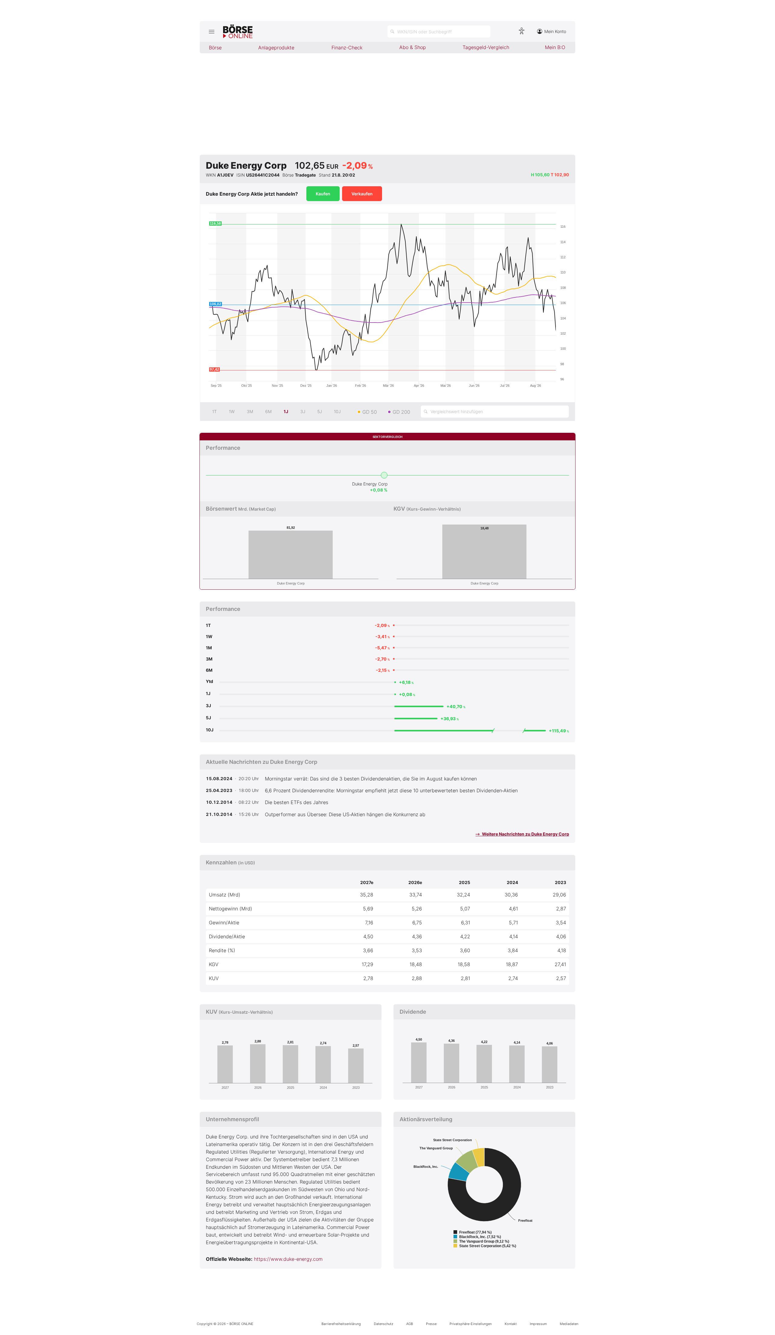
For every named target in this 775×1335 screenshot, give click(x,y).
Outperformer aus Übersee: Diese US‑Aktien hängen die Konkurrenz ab (345, 814)
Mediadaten (569, 1324)
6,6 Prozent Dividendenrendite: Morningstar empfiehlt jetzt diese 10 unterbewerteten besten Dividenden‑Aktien (391, 790)
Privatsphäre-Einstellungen (471, 1324)
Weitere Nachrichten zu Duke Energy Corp (525, 833)
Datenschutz (383, 1324)
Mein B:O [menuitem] (555, 47)
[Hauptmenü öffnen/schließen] (211, 31)
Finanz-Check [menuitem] (346, 48)
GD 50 (369, 412)
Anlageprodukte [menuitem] (276, 48)
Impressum (538, 1324)
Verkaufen (362, 193)
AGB (409, 1324)
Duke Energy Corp (370, 483)
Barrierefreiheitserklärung (341, 1324)
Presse (431, 1324)
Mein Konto (555, 31)
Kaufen (323, 193)
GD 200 (401, 412)
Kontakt (511, 1324)
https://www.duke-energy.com (288, 1259)
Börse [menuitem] (215, 48)
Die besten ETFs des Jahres (296, 802)
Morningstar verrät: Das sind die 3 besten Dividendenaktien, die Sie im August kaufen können (371, 779)
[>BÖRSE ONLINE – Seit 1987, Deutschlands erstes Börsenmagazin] (237, 31)
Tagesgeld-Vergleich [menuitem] (486, 47)
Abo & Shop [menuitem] (412, 47)
